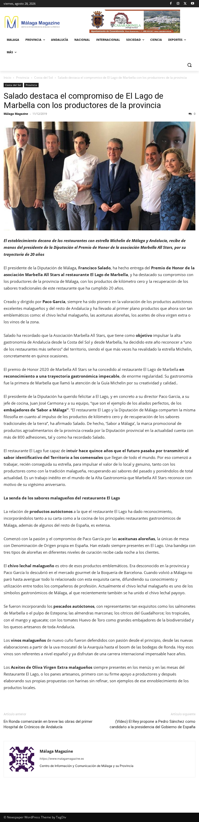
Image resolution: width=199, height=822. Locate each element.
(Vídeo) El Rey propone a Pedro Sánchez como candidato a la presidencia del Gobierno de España (152, 724)
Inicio (7, 77)
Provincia (22, 77)
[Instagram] (178, 4)
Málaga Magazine (16, 114)
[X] (185, 4)
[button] (189, 65)
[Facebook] (171, 4)
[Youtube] (192, 4)
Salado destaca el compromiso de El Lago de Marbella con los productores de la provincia (83, 100)
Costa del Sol (43, 77)
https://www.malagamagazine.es (62, 758)
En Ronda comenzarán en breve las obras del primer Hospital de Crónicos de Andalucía (48, 724)
